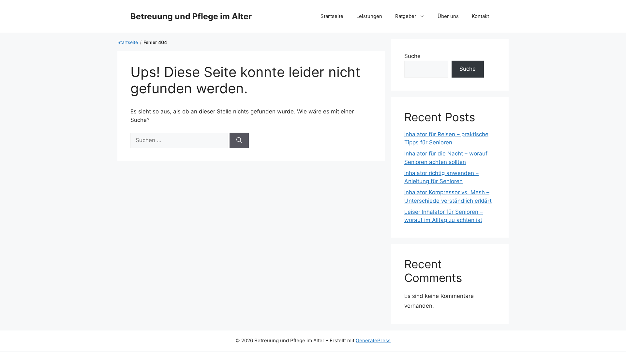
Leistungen (369, 16)
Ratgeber (405, 16)
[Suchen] (239, 140)
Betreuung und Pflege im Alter (191, 16)
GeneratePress (373, 340)
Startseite (331, 16)
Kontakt (480, 16)
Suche (412, 56)
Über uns (448, 16)
